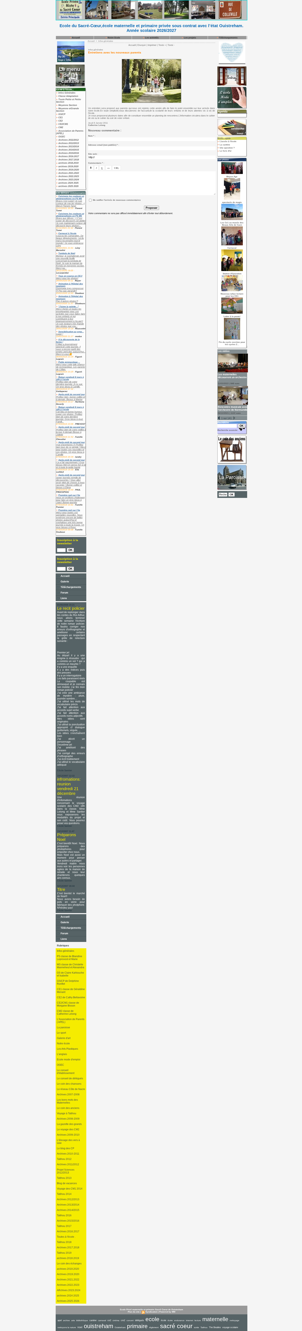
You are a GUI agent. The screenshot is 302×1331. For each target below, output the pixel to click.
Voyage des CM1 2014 (69, 1188)
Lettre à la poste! (232, 316)
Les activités (151, 37)
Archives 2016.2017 (68, 156)
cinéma (116, 1320)
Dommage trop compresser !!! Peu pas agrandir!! (70, 289)
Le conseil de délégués (70, 1078)
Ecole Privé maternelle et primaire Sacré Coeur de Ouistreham (151, 1309)
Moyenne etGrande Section (67, 109)
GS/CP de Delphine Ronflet (68, 982)
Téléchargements (227, 37)
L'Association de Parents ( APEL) (70, 1021)
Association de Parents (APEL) (69, 132)
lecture (198, 1320)
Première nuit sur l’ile (69, 495)
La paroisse (63, 1027)
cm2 (123, 1320)
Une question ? (227, 148)
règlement (154, 1327)
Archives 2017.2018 (68, 159)
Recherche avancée (227, 430)
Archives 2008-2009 (68, 1118)
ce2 (109, 1320)
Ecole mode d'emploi (68, 1059)
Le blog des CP (65, 1148)
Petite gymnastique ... (69, 362)
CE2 (60, 120)
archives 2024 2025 (68, 183)
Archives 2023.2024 (68, 179)
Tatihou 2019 (64, 1252)
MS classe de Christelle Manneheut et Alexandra (70, 966)
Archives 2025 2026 (68, 1301)
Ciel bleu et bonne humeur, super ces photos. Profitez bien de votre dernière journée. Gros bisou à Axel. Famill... (69, 416)
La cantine (224, 145)
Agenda (222, 111)
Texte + (162, 45)
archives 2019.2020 (68, 166)
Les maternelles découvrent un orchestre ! (232, 377)
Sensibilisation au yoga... (71, 331)
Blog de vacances (67, 1183)
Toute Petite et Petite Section (68, 100)
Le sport (61, 1032)
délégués (139, 1320)
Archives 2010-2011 (68, 1153)
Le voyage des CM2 (68, 1129)
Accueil (75, 37)
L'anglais (62, 1054)
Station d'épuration (232, 273)
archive (66, 1320)
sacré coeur (176, 1326)
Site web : (93, 154)
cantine (93, 1320)
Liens (63, 598)
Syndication (151, 1312)
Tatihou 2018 (64, 1242)
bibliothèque (82, 1320)
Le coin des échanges (69, 1263)
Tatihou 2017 (64, 1226)
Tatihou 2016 (64, 1215)
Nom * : (91, 136)
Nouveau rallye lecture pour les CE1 (232, 295)
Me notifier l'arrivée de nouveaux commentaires (117, 200)
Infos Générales (66, 93)
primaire (137, 1326)
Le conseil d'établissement (65, 1072)
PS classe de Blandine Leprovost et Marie (69, 958)
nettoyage (234, 1320)
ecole (152, 1319)
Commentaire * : (96, 163)
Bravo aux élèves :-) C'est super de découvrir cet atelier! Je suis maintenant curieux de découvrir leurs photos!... (71, 222)
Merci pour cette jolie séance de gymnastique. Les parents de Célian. (70, 367)
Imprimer (152, 45)
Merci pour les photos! (67, 278)
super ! (59, 334)
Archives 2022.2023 (68, 176)
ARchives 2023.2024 (68, 1290)
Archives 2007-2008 (68, 1094)
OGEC (61, 136)
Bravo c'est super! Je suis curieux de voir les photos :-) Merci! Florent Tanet (70, 203)
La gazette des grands (69, 1124)
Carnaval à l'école (67, 233)
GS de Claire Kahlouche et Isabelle (70, 974)
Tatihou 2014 (64, 1194)
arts (73, 1320)
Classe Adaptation (68, 96)
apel (60, 1320)
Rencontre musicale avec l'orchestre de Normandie (233, 408)
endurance (179, 1320)
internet (189, 1320)
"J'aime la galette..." (68, 306)
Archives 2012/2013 (68, 143)
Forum (64, 592)
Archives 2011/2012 (68, 140)
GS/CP (61, 114)
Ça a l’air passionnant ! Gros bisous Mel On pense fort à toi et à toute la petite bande (71, 464)
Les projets (189, 37)
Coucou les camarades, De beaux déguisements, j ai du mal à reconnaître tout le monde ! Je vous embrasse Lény (70, 240)
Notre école (113, 37)
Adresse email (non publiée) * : (103, 145)
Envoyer (141, 45)
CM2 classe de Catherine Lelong (66, 1012)
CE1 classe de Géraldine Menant (71, 991)
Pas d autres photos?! (67, 301)
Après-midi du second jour (71, 394)
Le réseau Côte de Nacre (71, 1089)
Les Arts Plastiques (67, 1048)
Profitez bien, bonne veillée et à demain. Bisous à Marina (70, 398)
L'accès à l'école (227, 141)
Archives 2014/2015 (68, 149)
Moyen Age (231, 176)
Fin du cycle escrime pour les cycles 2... (232, 343)
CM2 (60, 127)
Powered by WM (167, 1312)
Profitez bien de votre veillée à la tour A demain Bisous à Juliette (71, 432)
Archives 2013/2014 (68, 146)
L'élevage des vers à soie (68, 1141)
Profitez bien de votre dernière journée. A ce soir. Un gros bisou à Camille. (69, 384)
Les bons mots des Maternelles (67, 1101)
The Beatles (215, 1327)
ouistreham (98, 1326)
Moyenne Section (67, 105)
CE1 (60, 117)
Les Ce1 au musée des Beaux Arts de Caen (231, 223)
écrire (170, 1320)
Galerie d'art (63, 1038)
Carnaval (231, 248)
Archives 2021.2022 (68, 173)
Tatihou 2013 (64, 1178)
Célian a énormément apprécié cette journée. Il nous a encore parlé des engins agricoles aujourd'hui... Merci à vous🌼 (70, 349)
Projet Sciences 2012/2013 (65, 1171)
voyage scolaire (230, 1327)
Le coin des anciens (68, 1108)
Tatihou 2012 (64, 1159)
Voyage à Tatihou (66, 1113)
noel (79, 1327)
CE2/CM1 (63, 124)
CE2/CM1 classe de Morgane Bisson (68, 1004)
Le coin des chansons (69, 1083)
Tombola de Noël (66, 253)
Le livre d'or (225, 151)
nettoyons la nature (67, 1327)
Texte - (171, 45)
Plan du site (134, 1312)
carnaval (102, 1320)
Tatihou (204, 1327)
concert (130, 1320)
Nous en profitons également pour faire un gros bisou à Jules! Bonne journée (70, 500)
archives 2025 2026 (68, 186)
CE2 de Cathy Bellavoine (71, 997)
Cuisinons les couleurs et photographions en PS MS (70, 197)
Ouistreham (120, 1327)
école (163, 1320)
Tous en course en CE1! (70, 276)
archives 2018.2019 (68, 163)
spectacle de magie (232, 202)
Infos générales (65, 951)
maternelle (215, 1319)
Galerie (64, 581)
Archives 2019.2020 (68, 169)
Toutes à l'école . (66, 1236)
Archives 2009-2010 (68, 1134)
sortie (196, 1327)
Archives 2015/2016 (68, 153)
